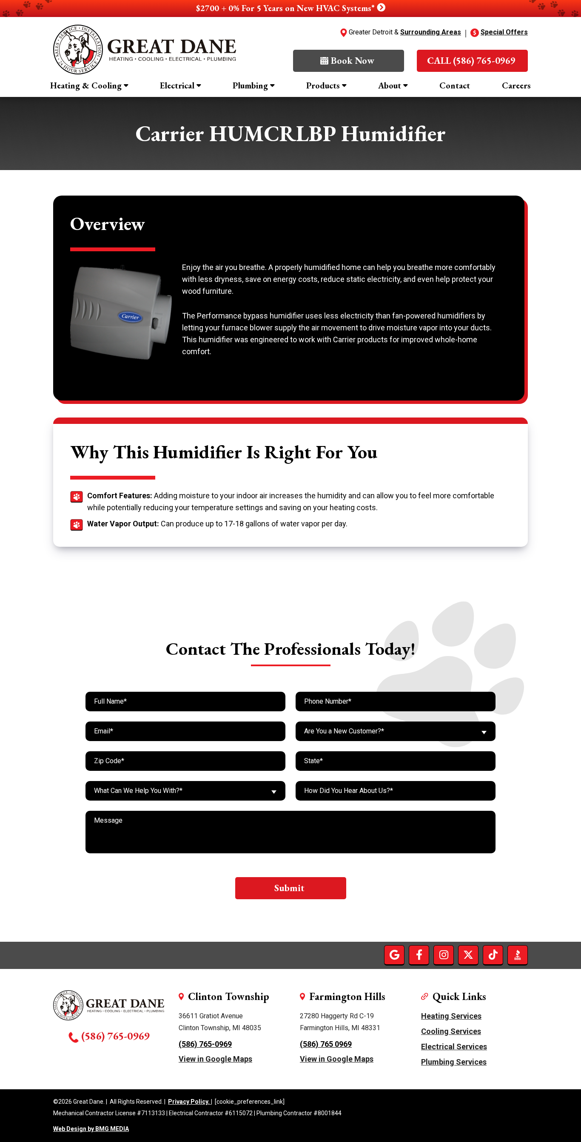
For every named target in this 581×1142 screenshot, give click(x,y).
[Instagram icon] (443, 955)
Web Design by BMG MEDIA (91, 1129)
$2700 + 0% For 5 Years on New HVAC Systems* (286, 8)
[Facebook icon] (419, 955)
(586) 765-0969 (115, 1036)
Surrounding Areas (430, 32)
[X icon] (468, 955)
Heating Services (451, 1015)
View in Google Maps (215, 1058)
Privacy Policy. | (190, 1102)
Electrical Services (454, 1046)
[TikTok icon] (493, 955)
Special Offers (504, 32)
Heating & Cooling (86, 85)
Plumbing (250, 85)
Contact (454, 85)
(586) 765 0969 (326, 1044)
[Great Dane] (144, 49)
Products (323, 85)
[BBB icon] (517, 955)
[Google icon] (394, 955)
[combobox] (396, 731)
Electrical (177, 85)
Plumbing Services (454, 1061)
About (389, 85)
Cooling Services (451, 1031)
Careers (516, 85)
